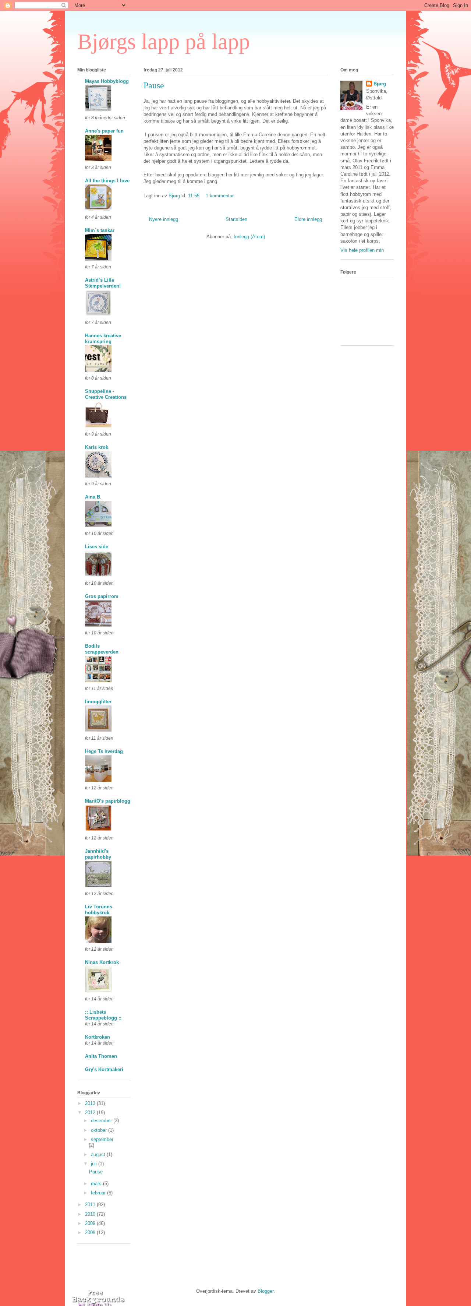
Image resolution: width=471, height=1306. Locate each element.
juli (94, 1163)
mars (97, 1183)
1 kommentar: (221, 195)
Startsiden (236, 219)
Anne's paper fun (104, 131)
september (102, 1139)
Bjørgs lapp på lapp (163, 41)
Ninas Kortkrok (102, 962)
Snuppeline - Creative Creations (106, 394)
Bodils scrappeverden (101, 649)
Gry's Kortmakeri (104, 1069)
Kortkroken (97, 1037)
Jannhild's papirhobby (98, 854)
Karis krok (96, 447)
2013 (91, 1103)
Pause (154, 85)
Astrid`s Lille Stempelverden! (103, 283)
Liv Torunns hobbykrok (98, 909)
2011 (91, 1204)
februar (99, 1193)
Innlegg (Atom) (249, 236)
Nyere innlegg (163, 219)
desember (102, 1120)
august (99, 1154)
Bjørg (379, 84)
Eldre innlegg (308, 219)
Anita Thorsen (101, 1056)
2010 (91, 1214)
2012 (91, 1112)
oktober (99, 1130)
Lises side (96, 546)
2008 (91, 1232)
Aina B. (93, 497)
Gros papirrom (101, 596)
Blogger (265, 1291)
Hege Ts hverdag (104, 751)
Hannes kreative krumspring (103, 338)
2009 (91, 1223)
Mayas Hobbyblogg (107, 81)
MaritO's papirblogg (107, 801)
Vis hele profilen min (362, 250)
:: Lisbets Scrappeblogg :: (103, 1015)
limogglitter (98, 701)
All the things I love (107, 180)
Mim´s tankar (99, 230)
